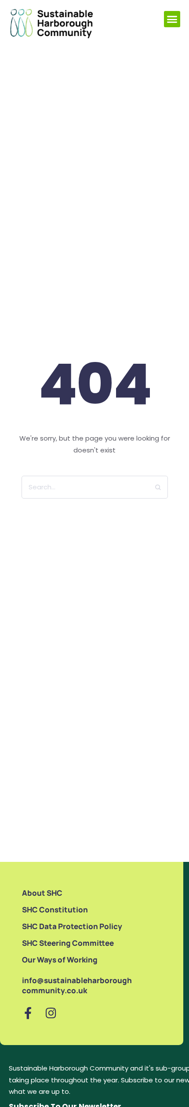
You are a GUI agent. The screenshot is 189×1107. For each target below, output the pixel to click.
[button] (172, 19)
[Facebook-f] (28, 1013)
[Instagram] (51, 1013)
